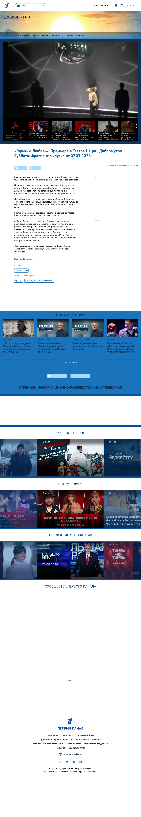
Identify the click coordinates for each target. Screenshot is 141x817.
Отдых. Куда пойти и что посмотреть (39, 280)
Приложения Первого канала (54, 739)
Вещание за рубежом (72, 754)
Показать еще (70, 362)
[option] (15, 130)
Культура (18, 280)
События (60, 747)
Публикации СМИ (76, 747)
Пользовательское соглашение (48, 743)
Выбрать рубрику (76, 35)
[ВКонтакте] (20, 168)
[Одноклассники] (35, 168)
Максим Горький (21, 270)
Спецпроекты (67, 735)
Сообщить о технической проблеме (122, 165)
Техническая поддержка (96, 743)
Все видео (96, 739)
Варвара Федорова (23, 259)
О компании (52, 735)
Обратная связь (73, 743)
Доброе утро (17, 17)
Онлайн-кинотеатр (86, 735)
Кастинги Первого (80, 739)
